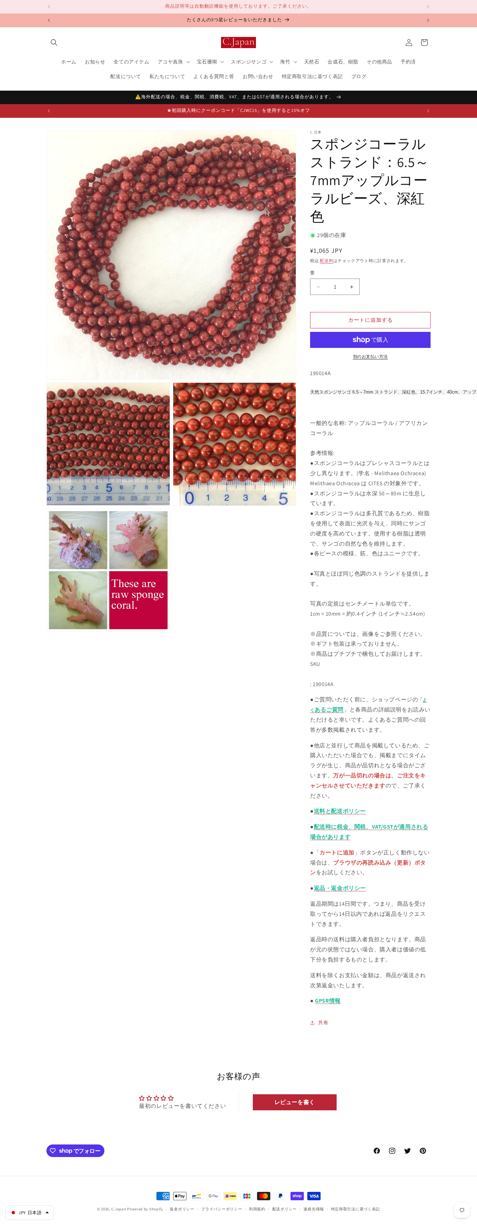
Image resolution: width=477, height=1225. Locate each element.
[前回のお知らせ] (49, 6)
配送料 (326, 260)
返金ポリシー (182, 1208)
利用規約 (257, 1208)
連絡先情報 (313, 1208)
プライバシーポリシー (221, 1208)
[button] (54, 42)
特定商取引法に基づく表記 (355, 1208)
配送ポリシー (284, 1208)
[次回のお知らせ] (428, 6)
